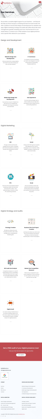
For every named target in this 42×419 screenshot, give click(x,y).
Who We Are (3, 390)
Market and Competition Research (29, 407)
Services (2, 386)
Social (31, 142)
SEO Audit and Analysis (10, 268)
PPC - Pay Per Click (4, 405)
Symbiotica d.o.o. (21, 414)
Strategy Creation (10, 227)
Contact (2, 391)
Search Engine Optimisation (6, 401)
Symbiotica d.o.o (4, 368)
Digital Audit (10, 309)
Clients (2, 388)
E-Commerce (31, 57)
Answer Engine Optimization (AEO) (7, 409)
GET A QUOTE (21, 354)
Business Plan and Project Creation (29, 403)
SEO (10, 142)
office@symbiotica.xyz (6, 370)
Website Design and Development (28, 386)
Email (31, 183)
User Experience (31, 97)
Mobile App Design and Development (29, 390)
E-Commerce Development (27, 388)
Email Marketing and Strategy (7, 407)
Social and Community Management (8, 403)
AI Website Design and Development (29, 393)
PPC (10, 183)
